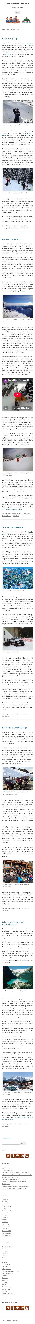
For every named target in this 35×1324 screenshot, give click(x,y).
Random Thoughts (7, 1273)
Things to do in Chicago (8, 1293)
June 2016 (5, 1199)
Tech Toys (5, 1291)
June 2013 (5, 1217)
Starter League (6, 1287)
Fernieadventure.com (17, 3)
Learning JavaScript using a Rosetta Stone (14, 1188)
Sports (9, 516)
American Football (7, 1249)
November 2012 (6, 1233)
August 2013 (5, 1213)
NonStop (30, 43)
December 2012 (6, 1231)
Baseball (4, 1251)
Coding (4, 1258)
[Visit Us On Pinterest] (17, 1157)
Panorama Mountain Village (14, 727)
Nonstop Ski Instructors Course (11, 228)
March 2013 (5, 1224)
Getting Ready (6, 1264)
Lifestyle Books (6, 1269)
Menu (17, 12)
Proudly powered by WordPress (10, 1320)
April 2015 (5, 1204)
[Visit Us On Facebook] (13, 1157)
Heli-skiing (5, 1267)
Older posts (6, 1138)
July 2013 (4, 1215)
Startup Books (6, 1289)
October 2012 (6, 1235)
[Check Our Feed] (26, 1157)
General (4, 1262)
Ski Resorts (19, 714)
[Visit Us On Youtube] (22, 1157)
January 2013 (6, 1228)
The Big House (6, 1184)
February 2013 (6, 1226)
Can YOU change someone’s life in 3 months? (15, 1179)
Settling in (5, 1280)
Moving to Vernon (7, 1170)
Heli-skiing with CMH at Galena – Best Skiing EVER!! (16, 1173)
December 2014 (6, 1206)
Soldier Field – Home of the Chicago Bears (14, 1181)
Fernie (29, 226)
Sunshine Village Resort (12, 527)
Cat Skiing (7, 54)
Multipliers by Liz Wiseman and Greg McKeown (15, 1186)
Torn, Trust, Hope (7, 1168)
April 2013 (5, 1222)
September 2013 (6, 1211)
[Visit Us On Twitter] (8, 1157)
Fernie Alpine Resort (11, 239)
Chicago (4, 1255)
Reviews (4, 1275)
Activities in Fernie (21, 226)
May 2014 (5, 1208)
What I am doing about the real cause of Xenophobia (17, 1175)
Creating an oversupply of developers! (13, 1177)
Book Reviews (6, 1253)
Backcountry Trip (9, 38)
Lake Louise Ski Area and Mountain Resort (13, 923)
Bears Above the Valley (14, 509)
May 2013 (5, 1220)
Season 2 (5, 1278)
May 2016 (5, 1202)
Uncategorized (6, 1296)
